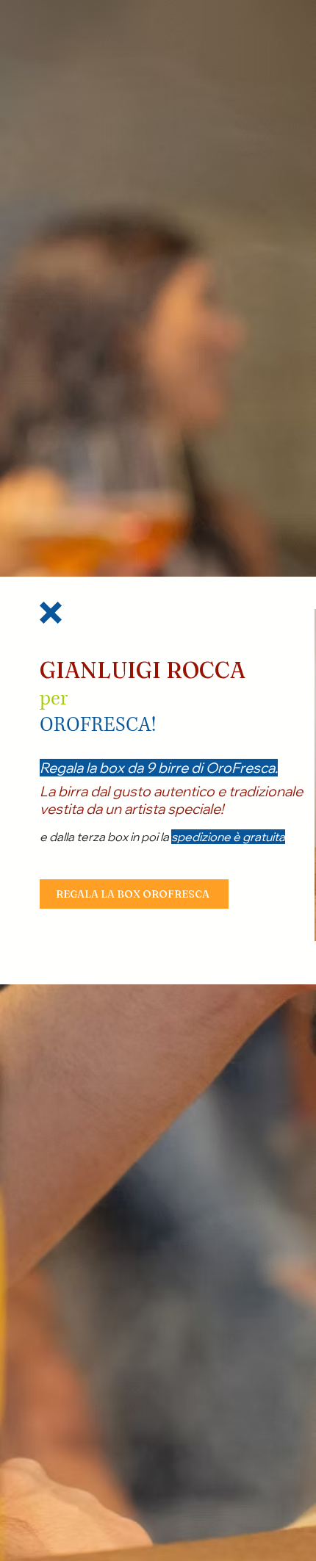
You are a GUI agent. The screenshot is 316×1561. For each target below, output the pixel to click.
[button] (51, 613)
